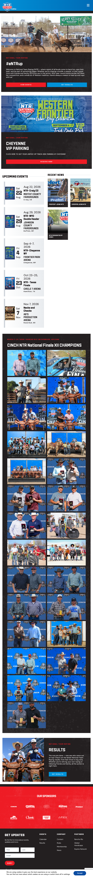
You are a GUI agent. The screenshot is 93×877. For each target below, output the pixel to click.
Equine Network (80, 849)
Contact (60, 839)
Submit (10, 863)
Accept (79, 873)
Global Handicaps (78, 844)
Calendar (43, 839)
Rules (59, 843)
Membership (62, 846)
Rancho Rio (78, 839)
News (59, 850)
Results (42, 843)
